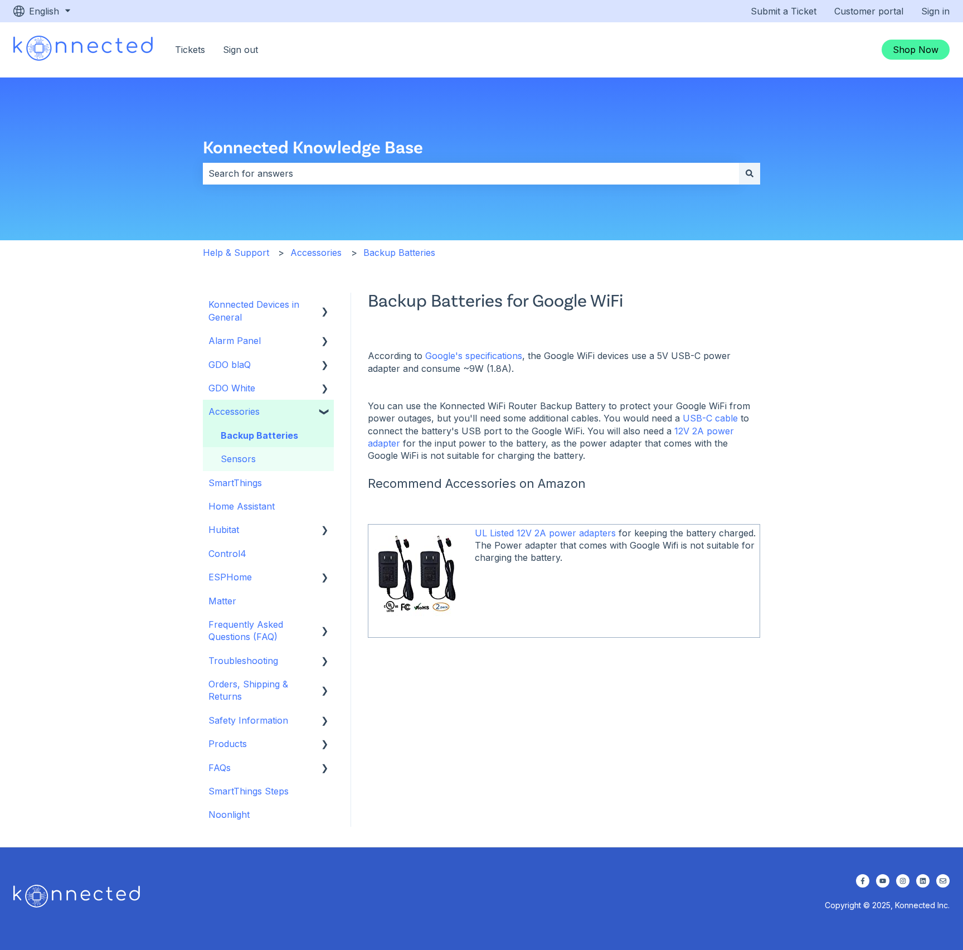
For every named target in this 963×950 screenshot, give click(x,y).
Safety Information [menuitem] (248, 720)
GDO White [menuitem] (231, 388)
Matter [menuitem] (222, 601)
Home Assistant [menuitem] (241, 506)
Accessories (316, 252)
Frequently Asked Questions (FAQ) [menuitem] (245, 630)
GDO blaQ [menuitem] (229, 364)
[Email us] (943, 881)
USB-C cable (710, 418)
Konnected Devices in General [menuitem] (253, 310)
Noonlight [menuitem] (229, 814)
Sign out (240, 49)
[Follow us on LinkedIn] (923, 881)
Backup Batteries (399, 252)
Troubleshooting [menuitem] (243, 660)
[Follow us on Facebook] (862, 881)
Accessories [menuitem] (234, 411)
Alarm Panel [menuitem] (234, 340)
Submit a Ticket (783, 11)
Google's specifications (473, 355)
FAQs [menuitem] (219, 767)
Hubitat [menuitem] (223, 529)
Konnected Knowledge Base (313, 146)
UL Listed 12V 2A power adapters (545, 533)
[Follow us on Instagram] (902, 881)
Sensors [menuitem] (238, 458)
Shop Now (915, 49)
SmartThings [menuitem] (235, 482)
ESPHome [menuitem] (230, 577)
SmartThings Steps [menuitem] (248, 791)
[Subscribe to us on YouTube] (882, 881)
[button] (325, 305)
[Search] (749, 173)
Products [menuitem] (227, 743)
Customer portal (868, 11)
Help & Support (236, 252)
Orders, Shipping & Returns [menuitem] (248, 690)
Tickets (190, 49)
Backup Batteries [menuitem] (259, 435)
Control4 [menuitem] (227, 553)
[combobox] (471, 173)
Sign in (935, 11)
